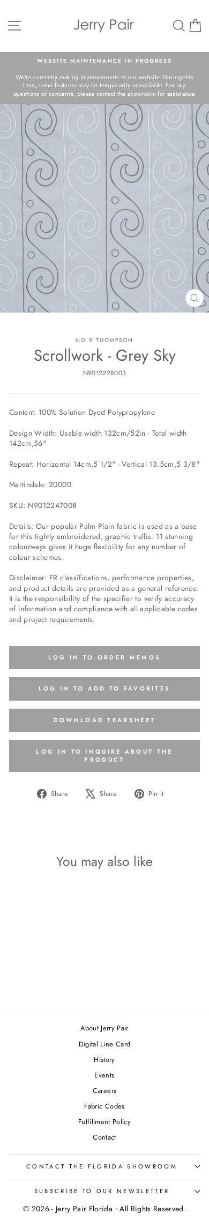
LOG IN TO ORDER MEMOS (104, 657)
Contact (104, 1137)
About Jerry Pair (104, 1028)
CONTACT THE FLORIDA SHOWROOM (101, 1166)
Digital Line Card (105, 1044)
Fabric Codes (104, 1106)
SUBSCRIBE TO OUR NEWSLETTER (101, 1191)
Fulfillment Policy (104, 1122)
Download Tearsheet (104, 720)
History (104, 1059)
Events (104, 1075)
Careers (104, 1091)
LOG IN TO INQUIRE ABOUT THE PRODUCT (104, 755)
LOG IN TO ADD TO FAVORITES (105, 688)
